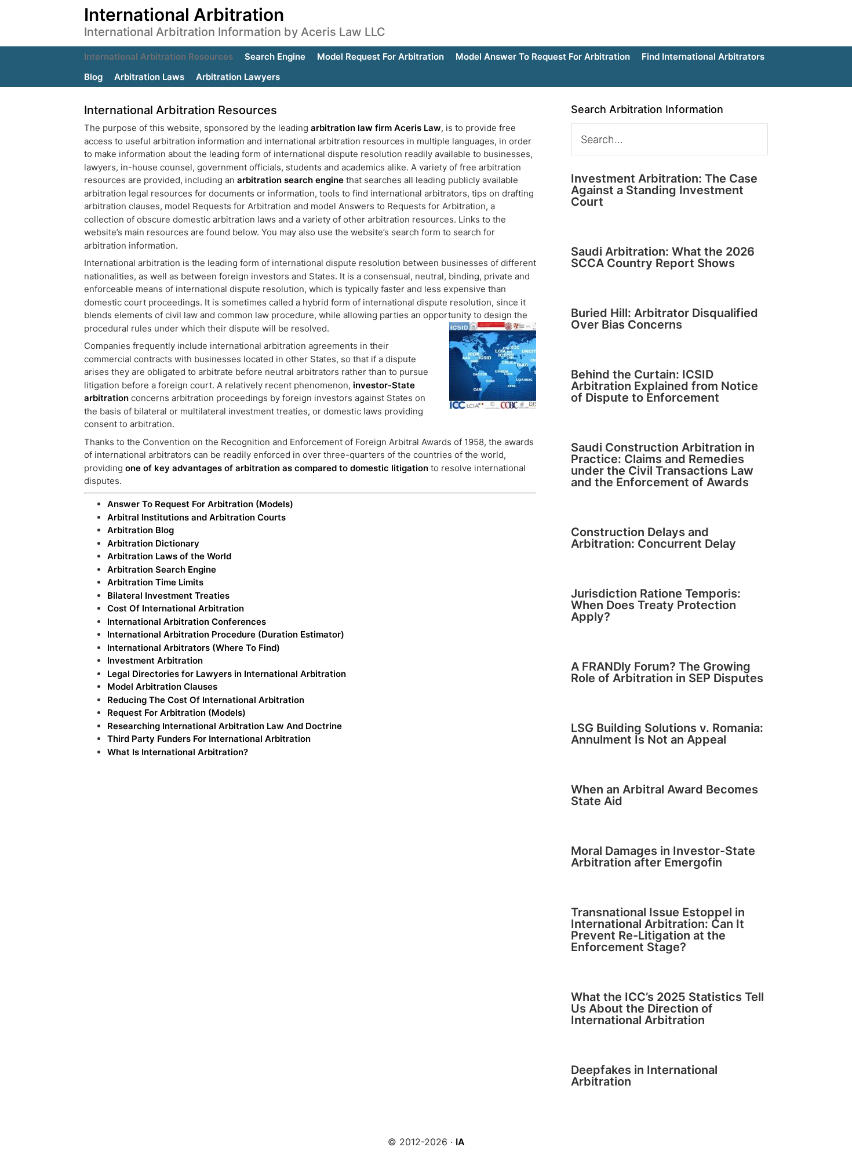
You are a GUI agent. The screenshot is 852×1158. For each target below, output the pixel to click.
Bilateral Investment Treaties (168, 595)
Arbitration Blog (140, 530)
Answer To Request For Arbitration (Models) (200, 503)
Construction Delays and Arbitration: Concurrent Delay (653, 538)
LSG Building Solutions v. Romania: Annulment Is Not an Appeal (667, 733)
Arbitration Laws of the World (169, 556)
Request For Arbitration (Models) (176, 712)
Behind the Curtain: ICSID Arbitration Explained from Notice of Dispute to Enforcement (664, 386)
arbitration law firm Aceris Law (376, 127)
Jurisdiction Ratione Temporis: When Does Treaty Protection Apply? (656, 605)
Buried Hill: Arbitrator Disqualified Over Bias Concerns (664, 319)
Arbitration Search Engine (161, 569)
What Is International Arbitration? (177, 752)
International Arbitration (184, 14)
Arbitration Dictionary (153, 543)
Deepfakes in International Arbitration (644, 1075)
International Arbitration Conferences (186, 621)
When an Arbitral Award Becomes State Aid (664, 795)
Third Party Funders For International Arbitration (209, 738)
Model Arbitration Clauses (162, 686)
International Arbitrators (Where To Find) (193, 647)
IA (460, 1142)
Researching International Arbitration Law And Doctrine (224, 725)
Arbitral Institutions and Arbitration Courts (196, 517)
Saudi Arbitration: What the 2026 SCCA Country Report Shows (663, 257)
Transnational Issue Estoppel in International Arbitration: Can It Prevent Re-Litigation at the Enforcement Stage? (658, 929)
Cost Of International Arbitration (175, 608)
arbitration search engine (290, 179)
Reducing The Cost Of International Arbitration (205, 699)
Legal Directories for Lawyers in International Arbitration (226, 673)
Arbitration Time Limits (155, 582)
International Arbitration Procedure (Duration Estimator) (225, 634)
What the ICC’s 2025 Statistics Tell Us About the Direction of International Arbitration (667, 1008)
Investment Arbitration (155, 660)
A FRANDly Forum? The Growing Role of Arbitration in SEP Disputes (667, 672)
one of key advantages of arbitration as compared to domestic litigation (276, 468)
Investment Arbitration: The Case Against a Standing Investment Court (664, 190)
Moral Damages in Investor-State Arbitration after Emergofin (663, 856)
